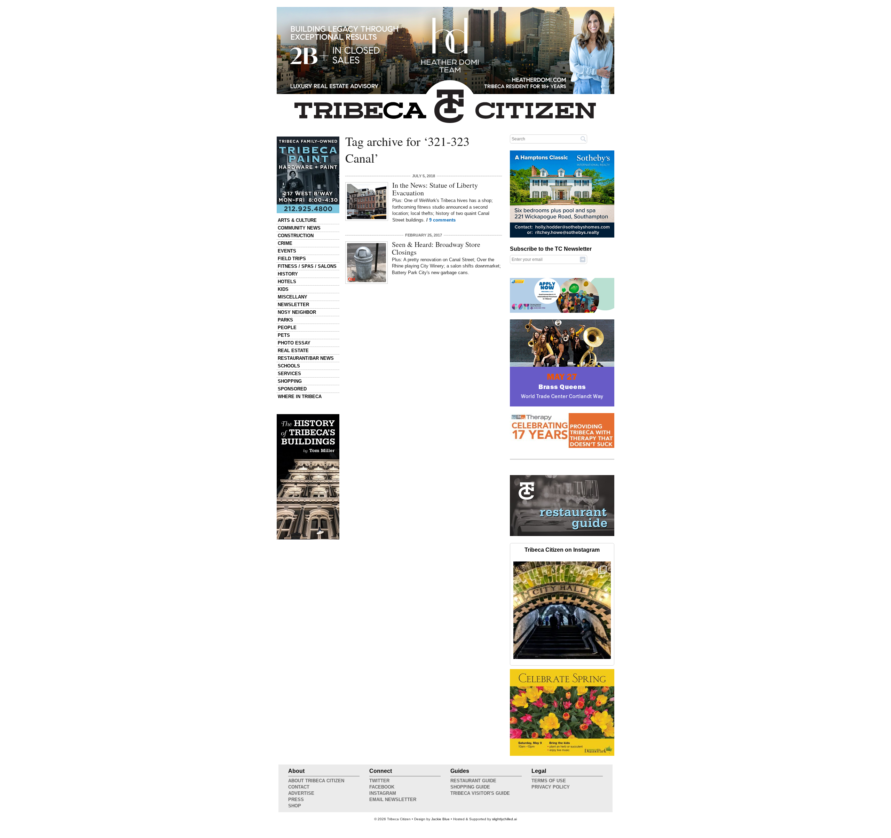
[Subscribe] (582, 259)
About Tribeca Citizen (316, 780)
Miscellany (292, 297)
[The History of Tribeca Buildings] (308, 477)
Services (289, 373)
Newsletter (293, 304)
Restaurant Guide (473, 780)
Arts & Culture (297, 220)
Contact (298, 787)
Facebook (381, 787)
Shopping (290, 381)
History (288, 274)
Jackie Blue (440, 819)
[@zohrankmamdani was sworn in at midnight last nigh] (562, 610)
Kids (283, 289)
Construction (296, 235)
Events (287, 251)
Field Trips (292, 258)
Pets (284, 335)
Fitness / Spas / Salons (307, 266)
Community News (299, 228)
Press (296, 799)
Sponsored (292, 388)
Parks (285, 320)
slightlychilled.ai (504, 819)
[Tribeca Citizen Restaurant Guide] (562, 534)
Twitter (379, 780)
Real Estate (293, 350)
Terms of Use (548, 780)
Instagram (382, 793)
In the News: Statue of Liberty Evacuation (435, 188)
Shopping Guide (470, 787)
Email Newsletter (392, 799)
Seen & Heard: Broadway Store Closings (436, 248)
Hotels (287, 281)
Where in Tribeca (300, 396)
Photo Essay (294, 343)
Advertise (301, 793)
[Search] (583, 138)
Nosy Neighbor (297, 312)
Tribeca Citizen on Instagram (562, 550)
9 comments (442, 220)
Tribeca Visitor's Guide (480, 793)
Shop (294, 805)
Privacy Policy (550, 787)
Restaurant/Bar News (306, 358)
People (287, 327)
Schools (289, 365)
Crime (285, 243)
